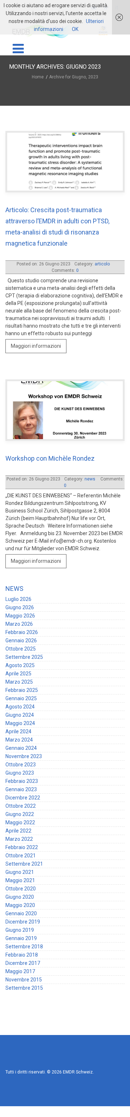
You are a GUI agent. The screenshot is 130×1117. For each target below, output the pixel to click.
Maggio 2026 (20, 594)
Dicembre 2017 (22, 941)
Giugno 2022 (19, 792)
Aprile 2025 (18, 652)
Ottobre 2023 (20, 743)
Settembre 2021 (24, 842)
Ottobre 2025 (20, 627)
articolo (102, 263)
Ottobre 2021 (20, 834)
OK (75, 29)
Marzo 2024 (19, 718)
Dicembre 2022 (22, 776)
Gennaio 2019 (21, 917)
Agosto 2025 (20, 644)
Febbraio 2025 (21, 668)
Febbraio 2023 (21, 759)
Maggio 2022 (20, 801)
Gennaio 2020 (21, 892)
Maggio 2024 (20, 702)
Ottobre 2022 (20, 784)
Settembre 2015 (24, 966)
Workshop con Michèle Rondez (50, 447)
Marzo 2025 (19, 660)
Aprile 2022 (18, 809)
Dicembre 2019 (22, 900)
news (65, 416)
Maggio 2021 (20, 859)
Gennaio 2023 (21, 768)
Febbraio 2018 (21, 933)
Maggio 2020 (20, 883)
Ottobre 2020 (20, 867)
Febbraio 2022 (21, 826)
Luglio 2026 (18, 577)
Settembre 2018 (24, 925)
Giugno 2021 (19, 850)
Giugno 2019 (19, 908)
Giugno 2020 (19, 875)
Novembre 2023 (23, 735)
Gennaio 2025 (21, 677)
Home (39, 76)
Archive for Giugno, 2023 (73, 76)
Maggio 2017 (20, 950)
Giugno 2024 (19, 693)
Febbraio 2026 (21, 611)
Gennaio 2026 (21, 619)
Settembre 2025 (24, 635)
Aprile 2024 (18, 710)
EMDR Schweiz (78, 1050)
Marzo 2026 (19, 602)
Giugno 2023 (19, 751)
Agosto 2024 (20, 685)
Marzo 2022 (19, 817)
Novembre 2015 (23, 958)
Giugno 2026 (19, 586)
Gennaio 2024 (21, 726)
